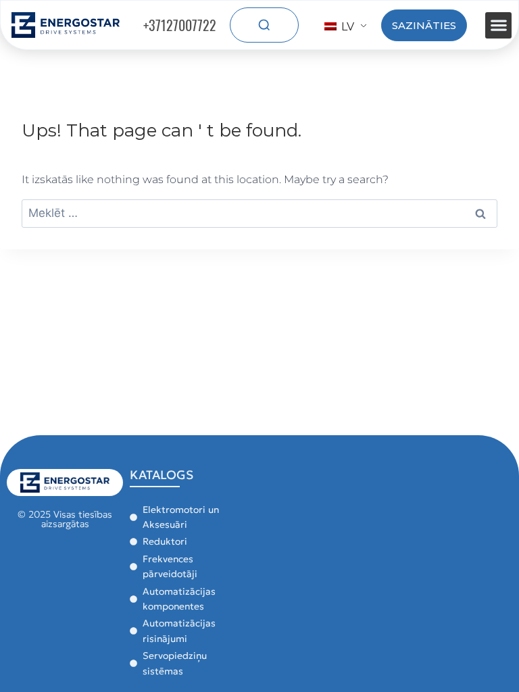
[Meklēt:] (259, 213)
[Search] (264, 25)
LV (346, 26)
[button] (498, 25)
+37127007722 (179, 25)
